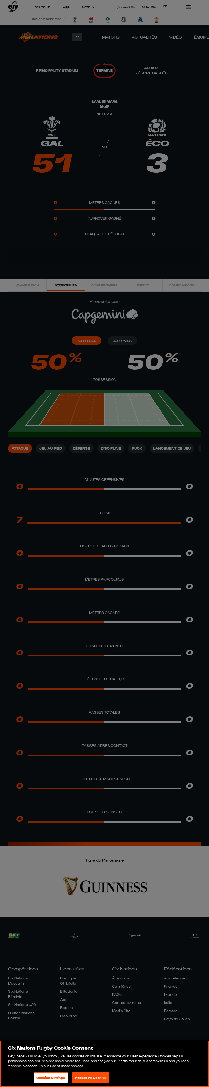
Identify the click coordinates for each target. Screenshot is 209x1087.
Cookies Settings (50, 1077)
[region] (104, 1063)
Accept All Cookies (91, 1077)
